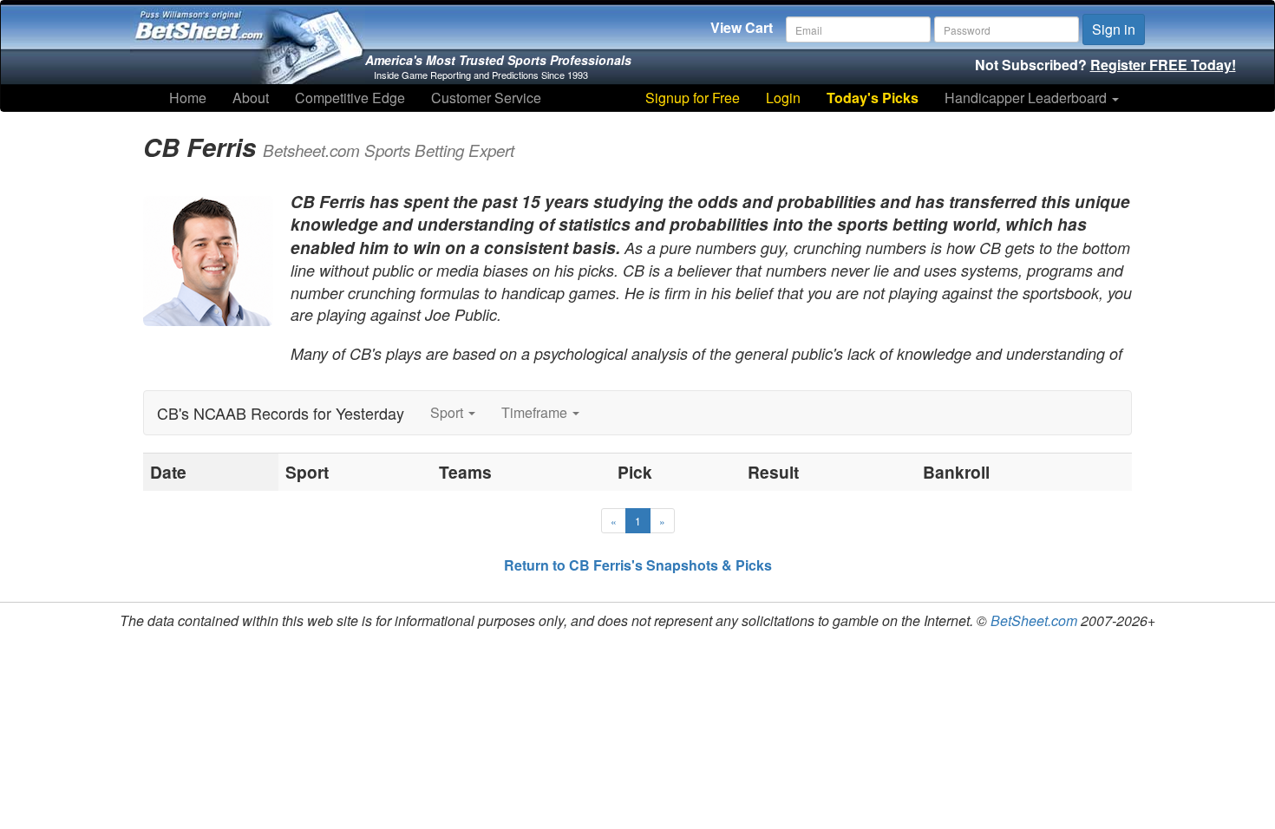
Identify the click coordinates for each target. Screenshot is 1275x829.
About (250, 98)
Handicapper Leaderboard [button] (1027, 98)
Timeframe (536, 412)
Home (187, 98)
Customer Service (486, 98)
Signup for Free (692, 98)
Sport (448, 412)
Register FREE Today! (1163, 65)
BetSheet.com (1034, 620)
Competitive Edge (350, 98)
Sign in (1113, 29)
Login (783, 98)
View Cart (741, 27)
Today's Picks (873, 98)
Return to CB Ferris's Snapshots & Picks (638, 565)
